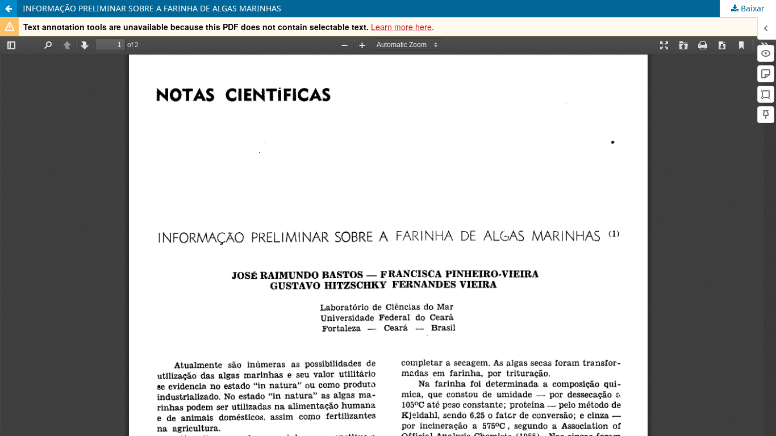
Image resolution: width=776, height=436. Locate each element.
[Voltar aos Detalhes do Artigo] (8, 8)
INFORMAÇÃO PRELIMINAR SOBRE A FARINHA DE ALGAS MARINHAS (152, 8)
